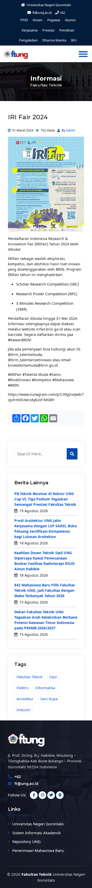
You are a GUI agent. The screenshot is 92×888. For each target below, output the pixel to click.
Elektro (22, 687)
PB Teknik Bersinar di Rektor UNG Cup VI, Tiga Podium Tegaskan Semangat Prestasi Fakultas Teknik (45, 499)
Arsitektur (25, 698)
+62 (62, 12)
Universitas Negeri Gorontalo (38, 823)
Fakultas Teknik (29, 676)
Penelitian (66, 30)
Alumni (70, 20)
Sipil (53, 676)
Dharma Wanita (54, 40)
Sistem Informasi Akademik (36, 832)
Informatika (45, 687)
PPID (24, 20)
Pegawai (53, 20)
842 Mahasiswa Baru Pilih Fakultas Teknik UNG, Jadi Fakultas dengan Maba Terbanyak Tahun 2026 (44, 590)
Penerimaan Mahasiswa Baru (38, 850)
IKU (74, 40)
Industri (23, 709)
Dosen (37, 20)
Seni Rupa (49, 698)
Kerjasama (30, 30)
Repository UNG (26, 841)
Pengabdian (28, 40)
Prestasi (48, 30)
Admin (70, 130)
